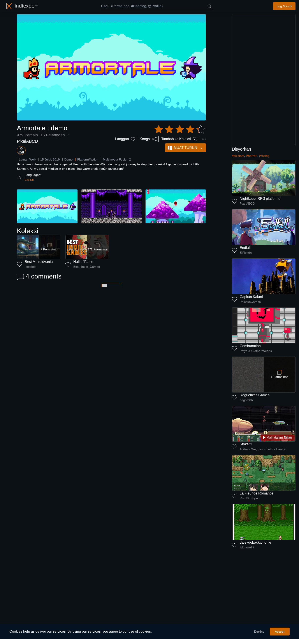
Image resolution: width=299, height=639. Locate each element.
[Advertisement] (263, 80)
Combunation (250, 346)
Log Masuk (284, 6)
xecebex (30, 266)
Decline (259, 631)
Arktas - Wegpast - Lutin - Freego (263, 449)
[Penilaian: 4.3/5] (179, 129)
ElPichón (246, 252)
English (29, 179)
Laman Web (27, 159)
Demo (68, 159)
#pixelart (238, 155)
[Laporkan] (204, 139)
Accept (279, 631)
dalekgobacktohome (255, 542)
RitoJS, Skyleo (250, 498)
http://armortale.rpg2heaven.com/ (100, 168)
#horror (251, 155)
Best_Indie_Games (86, 266)
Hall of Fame (83, 262)
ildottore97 (247, 547)
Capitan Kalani (251, 297)
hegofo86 (246, 400)
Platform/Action (87, 159)
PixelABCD (27, 141)
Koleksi (27, 230)
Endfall (245, 248)
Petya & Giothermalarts (256, 351)
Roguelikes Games (254, 395)
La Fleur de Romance (256, 493)
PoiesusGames (250, 301)
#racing (264, 155)
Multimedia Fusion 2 (117, 159)
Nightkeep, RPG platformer (260, 198)
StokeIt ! (246, 444)
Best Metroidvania (39, 262)
